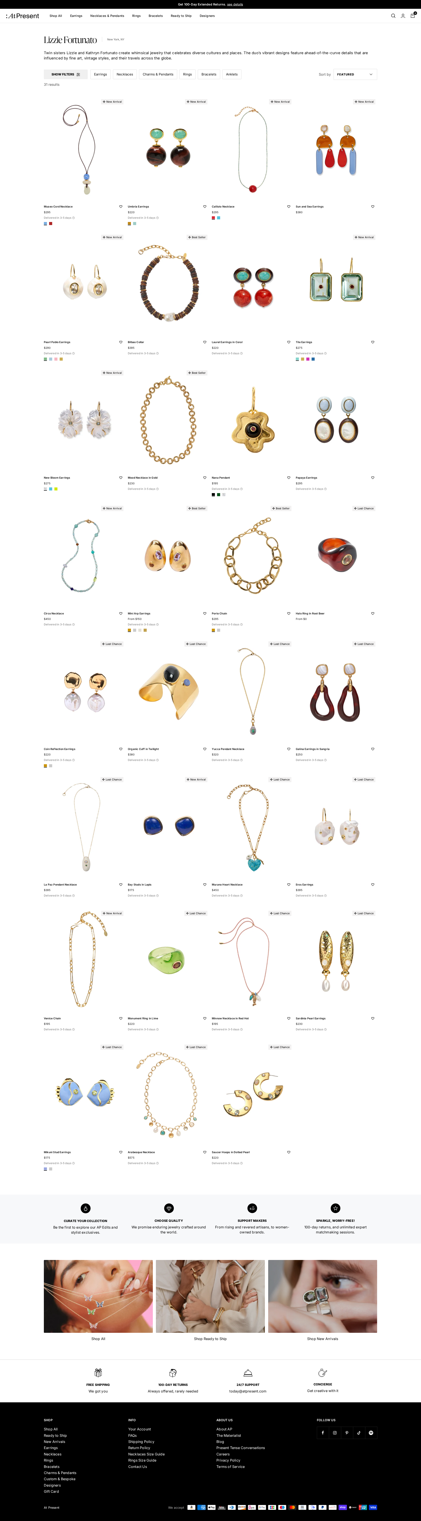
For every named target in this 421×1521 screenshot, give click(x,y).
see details (235, 4)
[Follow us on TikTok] (359, 1433)
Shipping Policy (141, 1441)
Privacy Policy (228, 1460)
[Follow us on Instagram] (335, 1433)
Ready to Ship (181, 16)
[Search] (393, 16)
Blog (220, 1441)
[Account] (403, 16)
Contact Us (137, 1466)
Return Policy (139, 1448)
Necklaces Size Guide (146, 1454)
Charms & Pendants (158, 74)
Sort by (325, 74)
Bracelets (156, 16)
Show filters (63, 74)
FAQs (132, 1435)
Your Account (139, 1429)
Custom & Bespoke (59, 1479)
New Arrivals (54, 1441)
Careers (223, 1454)
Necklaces (125, 74)
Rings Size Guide (142, 1460)
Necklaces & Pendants (107, 16)
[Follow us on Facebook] (323, 1433)
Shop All (56, 16)
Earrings (76, 16)
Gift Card (51, 1491)
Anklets (232, 74)
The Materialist (228, 1435)
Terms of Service (230, 1466)
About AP (224, 1429)
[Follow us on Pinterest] (347, 1433)
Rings (136, 16)
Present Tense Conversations (240, 1448)
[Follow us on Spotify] (371, 1433)
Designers (207, 16)
